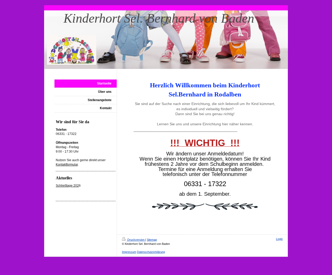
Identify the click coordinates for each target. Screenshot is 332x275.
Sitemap (152, 239)
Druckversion (136, 239)
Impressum (129, 251)
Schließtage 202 (67, 185)
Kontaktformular (67, 164)
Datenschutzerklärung (151, 251)
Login (279, 238)
